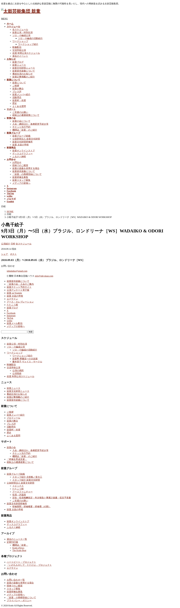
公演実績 (16, 373)
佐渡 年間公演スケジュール (26, 53)
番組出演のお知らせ (22, 74)
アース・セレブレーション (20, 302)
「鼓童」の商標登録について (27, 174)
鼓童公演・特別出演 (22, 32)
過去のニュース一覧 (17, 539)
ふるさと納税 (19, 156)
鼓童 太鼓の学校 (20, 144)
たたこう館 (12, 305)
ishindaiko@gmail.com (17, 271)
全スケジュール (20, 29)
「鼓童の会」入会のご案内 (20, 284)
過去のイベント (20, 56)
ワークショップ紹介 (28, 44)
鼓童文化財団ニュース (23, 68)
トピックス (18, 486)
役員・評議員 (19, 494)
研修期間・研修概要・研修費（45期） (31, 506)
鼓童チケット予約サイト (19, 287)
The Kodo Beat (19, 550)
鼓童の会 (11, 447)
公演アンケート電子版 (18, 290)
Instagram (11, 315)
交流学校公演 (19, 50)
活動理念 (16, 97)
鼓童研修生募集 (20, 177)
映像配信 (16, 47)
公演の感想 (18, 370)
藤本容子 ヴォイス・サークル (27, 361)
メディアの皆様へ (21, 183)
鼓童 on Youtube (14, 293)
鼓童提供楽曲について (23, 71)
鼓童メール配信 (14, 323)
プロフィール (13, 418)
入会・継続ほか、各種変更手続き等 (30, 124)
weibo (9, 320)
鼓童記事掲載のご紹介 (23, 77)
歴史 (14, 103)
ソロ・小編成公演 (21, 35)
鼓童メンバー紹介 (21, 94)
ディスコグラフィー (22, 153)
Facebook (11, 313)
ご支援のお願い (20, 112)
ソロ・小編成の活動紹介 (30, 38)
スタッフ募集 (13, 588)
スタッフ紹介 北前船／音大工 (27, 477)
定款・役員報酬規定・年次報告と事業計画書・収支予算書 (41, 497)
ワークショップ (20, 41)
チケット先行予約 (21, 127)
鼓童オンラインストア (23, 150)
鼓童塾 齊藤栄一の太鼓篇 (25, 358)
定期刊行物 (12, 542)
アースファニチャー (22, 492)
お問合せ (16, 162)
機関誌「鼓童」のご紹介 (24, 130)
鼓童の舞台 (18, 88)
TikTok (10, 318)
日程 (13, 244)
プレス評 (16, 91)
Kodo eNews (18, 548)
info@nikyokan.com (44, 276)
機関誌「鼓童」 (20, 545)
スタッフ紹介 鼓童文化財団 (26, 480)
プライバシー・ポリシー (19, 600)
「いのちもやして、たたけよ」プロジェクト (29, 565)
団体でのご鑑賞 (20, 165)
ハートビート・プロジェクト (21, 562)
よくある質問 (19, 106)
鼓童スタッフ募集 (21, 180)
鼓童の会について (21, 121)
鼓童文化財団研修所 (22, 142)
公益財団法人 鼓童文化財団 (26, 139)
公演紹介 (5, 244)
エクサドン (12, 299)
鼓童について (19, 82)
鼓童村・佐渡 (19, 100)
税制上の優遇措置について (25, 115)
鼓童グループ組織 (21, 136)
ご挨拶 (15, 85)
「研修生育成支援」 (17, 459)
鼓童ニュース (19, 65)
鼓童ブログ (18, 62)
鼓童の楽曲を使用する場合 (25, 168)
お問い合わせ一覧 (16, 580)
